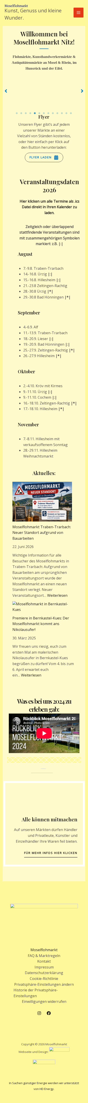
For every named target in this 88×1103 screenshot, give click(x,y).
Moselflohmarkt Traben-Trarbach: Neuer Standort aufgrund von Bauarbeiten (41, 532)
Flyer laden (41, 157)
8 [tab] (48, 113)
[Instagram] (39, 1013)
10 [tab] (57, 113)
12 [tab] (66, 113)
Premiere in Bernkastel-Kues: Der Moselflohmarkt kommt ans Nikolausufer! (40, 624)
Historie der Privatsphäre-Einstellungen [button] (36, 993)
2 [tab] (21, 113)
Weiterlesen (57, 595)
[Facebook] (49, 1013)
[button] (6, 91)
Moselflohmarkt (44, 949)
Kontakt (44, 961)
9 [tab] (53, 113)
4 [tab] (30, 113)
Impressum (44, 967)
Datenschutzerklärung (44, 972)
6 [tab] (39, 113)
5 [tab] (35, 113)
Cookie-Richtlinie (44, 978)
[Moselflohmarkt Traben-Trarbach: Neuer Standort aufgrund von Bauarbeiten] (42, 502)
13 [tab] (71, 113)
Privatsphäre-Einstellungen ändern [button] (44, 984)
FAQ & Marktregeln (44, 955)
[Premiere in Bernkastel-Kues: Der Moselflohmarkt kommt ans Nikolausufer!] (42, 607)
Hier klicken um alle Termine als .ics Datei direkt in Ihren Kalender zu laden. (49, 207)
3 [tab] (26, 113)
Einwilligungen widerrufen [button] (44, 1001)
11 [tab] (62, 113)
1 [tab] (17, 113)
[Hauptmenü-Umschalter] (78, 13)
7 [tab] (44, 113)
